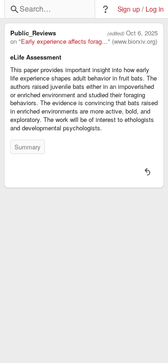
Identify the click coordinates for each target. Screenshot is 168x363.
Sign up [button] (129, 9)
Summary (27, 147)
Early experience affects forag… (64, 41)
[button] (105, 9)
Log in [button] (155, 9)
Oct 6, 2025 (142, 33)
